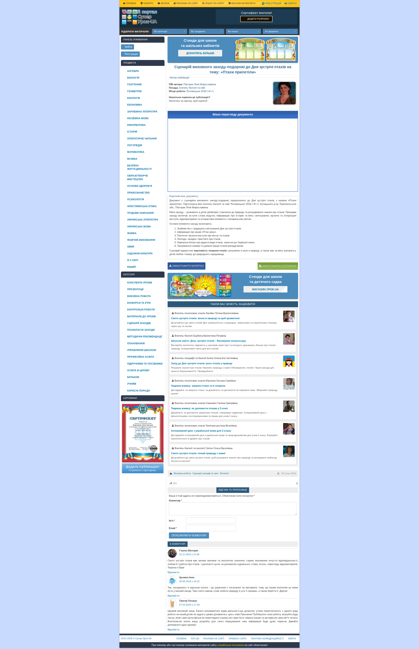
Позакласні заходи (141, 329)
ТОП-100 (195, 638)
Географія (134, 84)
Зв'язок (164, 3)
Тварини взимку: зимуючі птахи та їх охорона (198, 385)
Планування (136, 343)
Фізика (132, 233)
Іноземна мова (138, 118)
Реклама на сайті (187, 3)
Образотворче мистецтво (137, 177)
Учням (131, 383)
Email (173, 528)
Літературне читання (142, 138)
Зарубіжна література (142, 111)
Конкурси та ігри (139, 302)
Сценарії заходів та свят (206, 473)
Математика (135, 152)
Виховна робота (182, 473)
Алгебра (133, 71)
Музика (132, 158)
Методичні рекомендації (144, 336)
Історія (132, 131)
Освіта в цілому (138, 370)
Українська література (142, 219)
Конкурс (148, 3)
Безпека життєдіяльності (139, 167)
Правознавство (138, 192)
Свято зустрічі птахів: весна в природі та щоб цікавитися (205, 318)
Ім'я (172, 520)
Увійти (292, 3)
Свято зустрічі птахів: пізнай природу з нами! (198, 453)
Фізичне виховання (141, 240)
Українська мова (139, 226)
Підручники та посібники (145, 363)
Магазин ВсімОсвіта (243, 3)
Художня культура (140, 253)
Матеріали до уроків (141, 316)
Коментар (175, 500)
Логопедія (134, 145)
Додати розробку (258, 18)
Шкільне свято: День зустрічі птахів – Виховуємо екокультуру (208, 340)
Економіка (134, 104)
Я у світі (132, 260)
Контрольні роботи (141, 309)
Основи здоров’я (139, 186)
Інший (131, 266)
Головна (130, 3)
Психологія (135, 199)
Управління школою (141, 350)
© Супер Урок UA (136, 638)
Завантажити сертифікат (278, 265)
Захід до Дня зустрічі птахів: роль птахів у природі (201, 363)
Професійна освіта (140, 356)
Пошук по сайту (214, 3)
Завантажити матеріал (188, 265)
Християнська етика (142, 206)
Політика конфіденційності (267, 638)
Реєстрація (273, 3)
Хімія (130, 246)
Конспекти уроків (139, 282)
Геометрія (134, 91)
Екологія (133, 98)
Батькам (133, 377)
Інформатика (136, 125)
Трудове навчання (140, 213)
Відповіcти (173, 572)
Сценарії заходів (139, 323)
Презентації (135, 289)
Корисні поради (138, 390)
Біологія (224, 473)
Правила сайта (238, 638)
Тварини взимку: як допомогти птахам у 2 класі (199, 408)
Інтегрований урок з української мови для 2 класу (201, 430)
